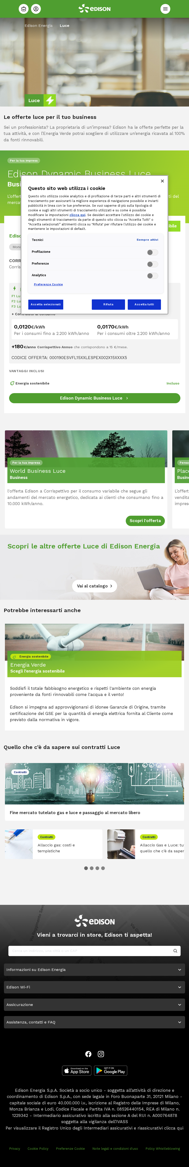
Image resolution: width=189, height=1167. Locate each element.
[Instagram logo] (101, 1054)
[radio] (20, 247)
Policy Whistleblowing (162, 1148)
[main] (94, 583)
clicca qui (173, 1128)
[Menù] (165, 9)
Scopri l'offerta (145, 520)
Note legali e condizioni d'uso (115, 1148)
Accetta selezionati (46, 304)
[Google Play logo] (110, 1071)
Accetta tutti (144, 304)
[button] (86, 868)
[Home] (24, 9)
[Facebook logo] (88, 1054)
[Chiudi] (162, 181)
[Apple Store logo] (77, 1071)
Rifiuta (108, 304)
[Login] (36, 9)
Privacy (14, 1148)
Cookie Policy (38, 1148)
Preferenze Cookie (70, 1148)
